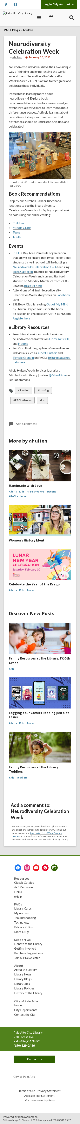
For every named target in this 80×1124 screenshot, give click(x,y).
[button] (6, 4)
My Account (22, 913)
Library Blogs (23, 979)
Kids (21, 491)
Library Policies (24, 988)
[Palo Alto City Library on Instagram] (27, 867)
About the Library (25, 969)
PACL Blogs (12, 30)
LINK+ (18, 892)
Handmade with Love (25, 486)
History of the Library (28, 993)
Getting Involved (25, 948)
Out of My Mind (57, 304)
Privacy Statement (49, 1091)
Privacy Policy (23, 927)
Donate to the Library (28, 944)
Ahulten (28, 30)
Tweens (51, 491)
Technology (21, 922)
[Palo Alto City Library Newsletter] (54, 867)
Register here (21, 318)
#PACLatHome (22, 401)
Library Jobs (22, 983)
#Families (23, 391)
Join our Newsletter (27, 958)
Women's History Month (27, 540)
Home (18, 1005)
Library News (22, 974)
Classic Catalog (24, 882)
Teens (30, 590)
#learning (43, 391)
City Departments (25, 1010)
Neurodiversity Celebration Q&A (35, 267)
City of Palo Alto (24, 1076)
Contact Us (34, 1059)
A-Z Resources (23, 887)
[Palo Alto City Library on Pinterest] (45, 867)
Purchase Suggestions (28, 953)
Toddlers (22, 777)
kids (43, 401)
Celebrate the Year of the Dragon (35, 584)
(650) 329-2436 (24, 1045)
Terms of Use (26, 1091)
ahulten (17, 57)
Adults (13, 491)
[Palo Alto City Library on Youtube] (36, 867)
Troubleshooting (25, 917)
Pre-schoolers (35, 491)
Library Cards (23, 908)
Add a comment (26, 423)
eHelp (18, 896)
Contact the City (25, 1014)
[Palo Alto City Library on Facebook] (18, 867)
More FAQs (21, 931)
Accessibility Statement (39, 1096)
